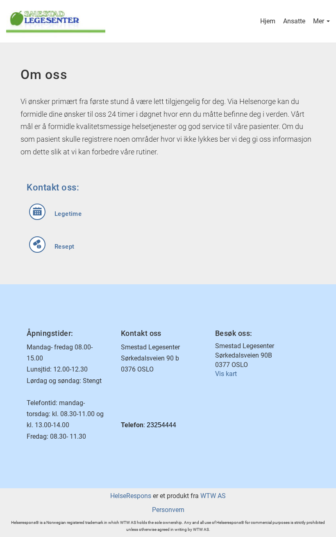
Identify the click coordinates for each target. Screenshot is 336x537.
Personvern (168, 510)
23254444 (161, 424)
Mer (319, 21)
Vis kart (226, 374)
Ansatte (294, 21)
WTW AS (213, 496)
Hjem (267, 21)
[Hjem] (87, 21)
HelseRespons (130, 496)
